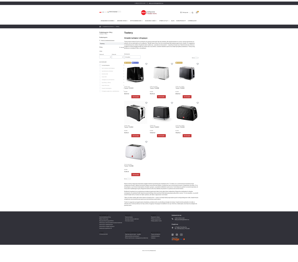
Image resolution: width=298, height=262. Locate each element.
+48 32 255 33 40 (180, 218)
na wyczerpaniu (106, 65)
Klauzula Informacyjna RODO (106, 220)
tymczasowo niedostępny (108, 68)
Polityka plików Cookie (156, 220)
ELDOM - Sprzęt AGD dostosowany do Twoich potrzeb (100, 26)
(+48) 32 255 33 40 (140, 3)
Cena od (101, 54)
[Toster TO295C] (135, 112)
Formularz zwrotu (129, 220)
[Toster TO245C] (187, 112)
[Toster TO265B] (161, 73)
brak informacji (105, 85)
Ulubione (153, 238)
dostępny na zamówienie (108, 79)
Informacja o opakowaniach (106, 224)
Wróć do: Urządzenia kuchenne (107, 40)
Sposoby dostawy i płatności (132, 219)
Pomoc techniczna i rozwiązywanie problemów (136, 238)
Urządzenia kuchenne (108, 26)
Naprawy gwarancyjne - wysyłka (133, 234)
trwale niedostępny (106, 88)
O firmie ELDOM (103, 234)
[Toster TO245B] (135, 151)
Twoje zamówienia (155, 234)
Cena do (114, 54)
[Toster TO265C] (187, 73)
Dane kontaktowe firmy (105, 217)
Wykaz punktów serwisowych (132, 236)
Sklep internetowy (148, 250)
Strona (193, 57)
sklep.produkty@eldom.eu (156, 3)
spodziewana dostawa (107, 71)
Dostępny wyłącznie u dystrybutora (110, 91)
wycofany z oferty (106, 82)
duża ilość (104, 76)
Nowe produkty (129, 217)
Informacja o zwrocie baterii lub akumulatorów (110, 222)
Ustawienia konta (155, 236)
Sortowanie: (127, 54)
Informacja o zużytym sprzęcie (106, 226)
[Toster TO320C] (135, 73)
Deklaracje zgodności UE (105, 228)
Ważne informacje (103, 219)
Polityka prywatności (156, 219)
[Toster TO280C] (161, 112)
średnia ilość (105, 74)
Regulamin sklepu (155, 217)
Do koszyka (136, 96)
